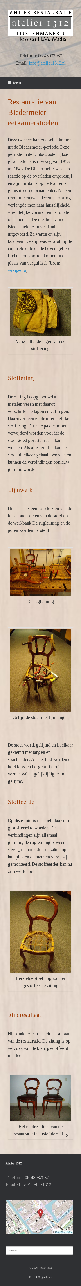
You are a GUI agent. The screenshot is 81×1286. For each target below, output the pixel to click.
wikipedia (17, 270)
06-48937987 (50, 55)
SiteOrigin (39, 1277)
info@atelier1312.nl (47, 62)
